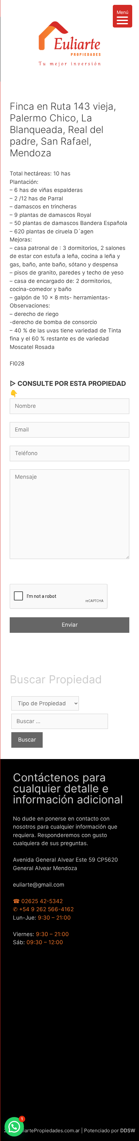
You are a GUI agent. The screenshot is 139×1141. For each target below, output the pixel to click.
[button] (14, 1126)
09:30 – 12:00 (45, 942)
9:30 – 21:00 (54, 917)
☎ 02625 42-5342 (38, 901)
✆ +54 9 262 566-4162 (43, 909)
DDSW (127, 1130)
